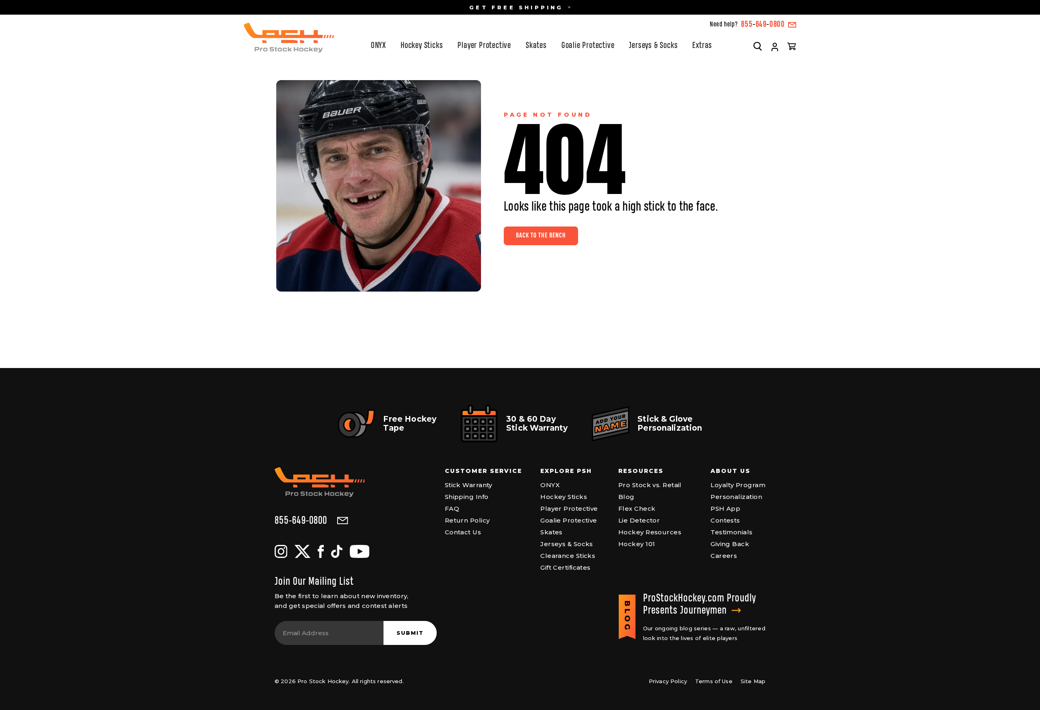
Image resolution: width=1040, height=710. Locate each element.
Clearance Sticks (567, 556)
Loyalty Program (738, 485)
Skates (536, 46)
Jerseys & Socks (653, 46)
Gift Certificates (565, 567)
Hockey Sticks (422, 46)
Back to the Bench (541, 236)
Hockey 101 (636, 544)
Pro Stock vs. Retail (650, 485)
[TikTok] (336, 551)
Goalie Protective (588, 46)
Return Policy (467, 520)
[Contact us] (792, 25)
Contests (725, 520)
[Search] (757, 46)
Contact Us (463, 532)
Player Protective (484, 46)
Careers (724, 556)
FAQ (452, 508)
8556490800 (763, 24)
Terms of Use (713, 681)
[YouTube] (359, 551)
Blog (626, 497)
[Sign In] (774, 47)
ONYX (378, 46)
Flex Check (637, 508)
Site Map (753, 681)
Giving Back (730, 544)
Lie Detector (639, 520)
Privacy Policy (668, 681)
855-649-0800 (301, 521)
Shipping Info (467, 497)
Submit (410, 632)
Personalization (736, 497)
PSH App (725, 508)
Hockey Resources (649, 532)
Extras (702, 46)
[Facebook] (321, 551)
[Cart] (791, 46)
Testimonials (731, 532)
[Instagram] (281, 551)
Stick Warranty (468, 485)
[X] (302, 551)
